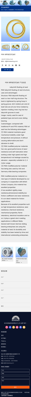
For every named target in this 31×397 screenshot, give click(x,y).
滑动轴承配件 (11, 10)
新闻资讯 (3, 344)
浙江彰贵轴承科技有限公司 (13, 392)
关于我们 (3, 338)
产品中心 (6, 10)
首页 (2, 10)
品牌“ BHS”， (24, 323)
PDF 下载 (6, 70)
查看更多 (3, 260)
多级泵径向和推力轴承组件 (21, 260)
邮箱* (2, 283)
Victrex (3, 184)
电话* (2, 290)
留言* (2, 298)
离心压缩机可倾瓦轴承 (7, 259)
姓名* (2, 277)
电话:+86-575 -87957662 (7, 356)
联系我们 (3, 347)
